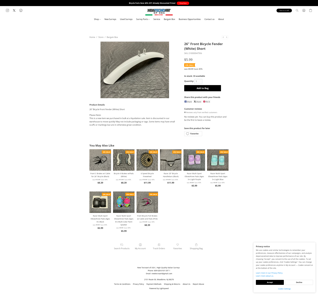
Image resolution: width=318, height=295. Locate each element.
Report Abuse (198, 284)
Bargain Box (169, 19)
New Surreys (110, 19)
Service (156, 19)
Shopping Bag (196, 248)
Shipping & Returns (172, 284)
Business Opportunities (190, 19)
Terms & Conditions (122, 284)
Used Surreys (126, 19)
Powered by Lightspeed (159, 288)
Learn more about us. (265, 276)
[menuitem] (223, 37)
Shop (96, 19)
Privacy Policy (138, 284)
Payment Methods (153, 284)
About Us (186, 284)
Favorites (177, 248)
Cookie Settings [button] (284, 289)
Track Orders (159, 248)
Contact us (209, 19)
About (221, 19)
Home (92, 37)
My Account (140, 248)
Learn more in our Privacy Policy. (269, 273)
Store (100, 37)
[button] (183, 3)
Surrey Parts (142, 19)
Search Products (122, 248)
